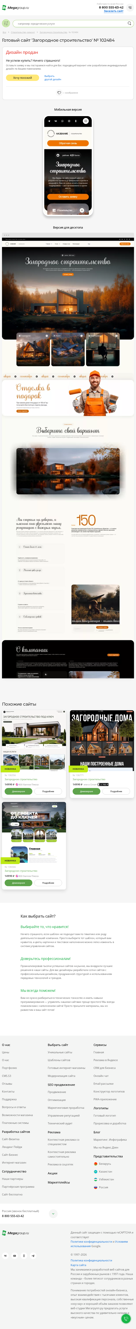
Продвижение (57, 1092)
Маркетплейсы (59, 1182)
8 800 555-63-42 (111, 7)
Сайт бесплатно (12, 1194)
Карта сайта (78, 1265)
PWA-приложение (105, 1099)
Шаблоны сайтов (59, 1060)
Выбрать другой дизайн (52, 77)
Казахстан (105, 1171)
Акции (52, 1173)
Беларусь (105, 1164)
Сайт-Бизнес (10, 1155)
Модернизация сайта (61, 1076)
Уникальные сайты (60, 1052)
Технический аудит (60, 1123)
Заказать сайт (113, 11)
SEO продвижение (61, 1085)
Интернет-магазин (14, 1162)
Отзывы (7, 1083)
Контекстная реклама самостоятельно (62, 1154)
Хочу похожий (22, 78)
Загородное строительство (21, 779)
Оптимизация (57, 1100)
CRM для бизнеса (105, 1068)
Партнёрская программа (18, 1186)
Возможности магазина (17, 1115)
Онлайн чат (101, 1076)
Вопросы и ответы (14, 1107)
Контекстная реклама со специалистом (63, 1142)
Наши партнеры (12, 1179)
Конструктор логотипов (109, 1091)
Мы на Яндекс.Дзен (106, 1147)
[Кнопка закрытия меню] (133, 2)
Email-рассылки (103, 1083)
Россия (103, 1187)
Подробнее (48, 791)
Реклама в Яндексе (106, 1060)
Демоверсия (18, 791)
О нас (5, 1060)
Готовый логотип (105, 1115)
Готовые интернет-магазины (66, 1068)
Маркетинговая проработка (66, 1108)
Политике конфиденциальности (91, 1241)
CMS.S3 (6, 1076)
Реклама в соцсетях (60, 1164)
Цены (5, 1052)
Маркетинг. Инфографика (110, 1139)
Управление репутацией (64, 1115)
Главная (99, 1052)
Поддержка (9, 1099)
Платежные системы (15, 1123)
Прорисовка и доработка (110, 1123)
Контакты (8, 1091)
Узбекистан (106, 1179)
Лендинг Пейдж (12, 1147)
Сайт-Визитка (10, 1139)
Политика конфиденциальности (91, 1260)
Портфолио (9, 1068)
